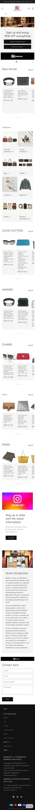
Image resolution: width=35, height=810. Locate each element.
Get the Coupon (17, 47)
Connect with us (9, 730)
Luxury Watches (22, 150)
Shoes (6, 217)
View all (30, 69)
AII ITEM (6, 726)
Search (6, 717)
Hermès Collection (7, 150)
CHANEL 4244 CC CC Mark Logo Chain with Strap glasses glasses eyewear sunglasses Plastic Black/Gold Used (9, 370)
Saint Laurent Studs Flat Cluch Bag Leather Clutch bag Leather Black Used (23, 93)
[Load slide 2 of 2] (19, 62)
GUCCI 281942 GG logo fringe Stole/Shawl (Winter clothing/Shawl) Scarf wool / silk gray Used (22, 419)
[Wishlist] (5, 14)
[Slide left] (14, 117)
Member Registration (17, 41)
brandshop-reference (15, 808)
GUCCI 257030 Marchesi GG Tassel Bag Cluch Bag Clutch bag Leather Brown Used (8, 419)
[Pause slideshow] (32, 62)
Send (7, 699)
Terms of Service (9, 738)
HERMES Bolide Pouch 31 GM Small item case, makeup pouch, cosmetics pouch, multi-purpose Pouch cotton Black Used (23, 315)
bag (5, 173)
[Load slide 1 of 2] (16, 62)
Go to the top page (10, 713)
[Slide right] (21, 117)
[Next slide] (22, 62)
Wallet (21, 173)
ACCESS (11, 538)
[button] (2, 9)
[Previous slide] (13, 62)
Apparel (22, 195)
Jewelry (7, 195)
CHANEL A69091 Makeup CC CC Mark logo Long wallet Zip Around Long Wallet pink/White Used (22, 369)
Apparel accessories (23, 218)
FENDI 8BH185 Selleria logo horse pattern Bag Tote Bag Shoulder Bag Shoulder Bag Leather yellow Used (23, 470)
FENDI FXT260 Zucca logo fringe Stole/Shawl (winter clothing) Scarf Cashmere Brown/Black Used (9, 469)
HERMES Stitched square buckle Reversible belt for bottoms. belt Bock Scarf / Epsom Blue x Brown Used (9, 94)
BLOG (5, 734)
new (5, 722)
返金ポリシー (7, 742)
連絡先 (6, 750)
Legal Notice (8, 746)
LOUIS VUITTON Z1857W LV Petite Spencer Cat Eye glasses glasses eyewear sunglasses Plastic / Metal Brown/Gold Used (9, 256)
